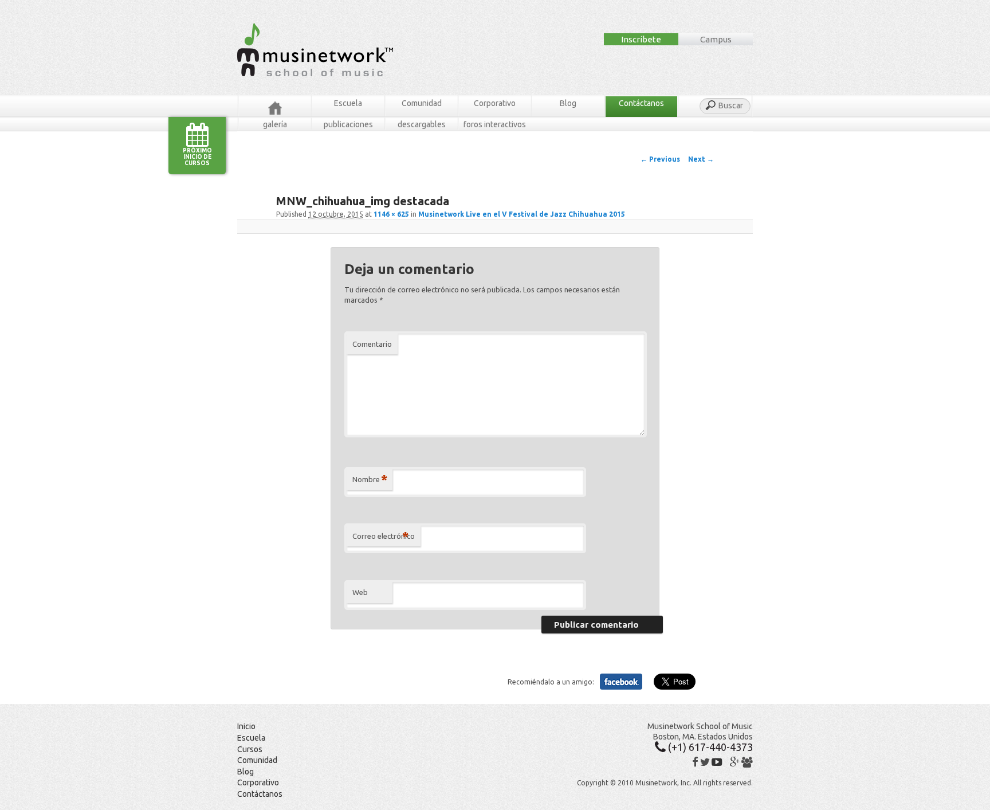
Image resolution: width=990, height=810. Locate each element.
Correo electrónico (383, 536)
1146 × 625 (391, 214)
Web (360, 592)
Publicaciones (348, 124)
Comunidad (422, 103)
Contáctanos (641, 103)
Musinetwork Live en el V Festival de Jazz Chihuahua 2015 (521, 214)
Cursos (249, 749)
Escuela (348, 103)
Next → (701, 159)
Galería (275, 124)
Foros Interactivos (494, 124)
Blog (568, 103)
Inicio (246, 726)
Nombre (369, 479)
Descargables (422, 124)
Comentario (372, 344)
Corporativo (495, 103)
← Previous (660, 159)
